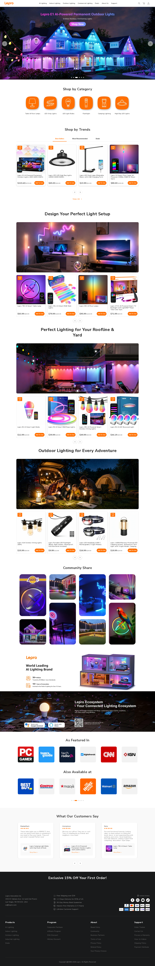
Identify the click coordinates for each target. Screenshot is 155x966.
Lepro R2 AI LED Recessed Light (122, 427)
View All (76, 199)
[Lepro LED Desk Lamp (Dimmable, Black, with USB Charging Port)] (83, 247)
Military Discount (54, 939)
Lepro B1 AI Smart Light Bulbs (29, 427)
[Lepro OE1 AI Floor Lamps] (28, 247)
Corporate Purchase (55, 927)
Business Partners (98, 935)
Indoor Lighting (11, 931)
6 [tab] (83, 77)
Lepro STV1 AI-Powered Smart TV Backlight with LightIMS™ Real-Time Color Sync (123, 308)
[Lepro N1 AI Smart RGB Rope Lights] (77, 391)
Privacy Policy (96, 943)
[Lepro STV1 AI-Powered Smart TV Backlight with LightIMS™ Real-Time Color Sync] (126, 239)
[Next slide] (150, 43)
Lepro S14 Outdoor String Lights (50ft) (30, 544)
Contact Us (138, 931)
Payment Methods (141, 947)
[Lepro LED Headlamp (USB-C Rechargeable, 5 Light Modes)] (69, 486)
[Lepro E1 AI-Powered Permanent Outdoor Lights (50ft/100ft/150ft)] (77, 368)
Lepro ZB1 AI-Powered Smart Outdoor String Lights (90, 428)
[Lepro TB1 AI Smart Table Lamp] (77, 262)
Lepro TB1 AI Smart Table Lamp (29, 306)
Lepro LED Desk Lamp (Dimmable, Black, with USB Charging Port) (92, 176)
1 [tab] (71, 77)
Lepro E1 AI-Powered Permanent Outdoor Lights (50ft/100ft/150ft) (30, 176)
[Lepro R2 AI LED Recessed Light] (96, 351)
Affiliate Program (54, 931)
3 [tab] (75, 77)
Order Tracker (139, 927)
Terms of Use (96, 939)
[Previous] (75, 192)
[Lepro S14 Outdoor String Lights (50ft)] (47, 474)
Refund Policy (96, 947)
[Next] (80, 192)
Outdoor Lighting (12, 935)
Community (95, 931)
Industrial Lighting (12, 939)
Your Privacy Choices (99, 951)
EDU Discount (52, 935)
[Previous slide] (4, 43)
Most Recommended (80, 139)
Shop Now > (34, 852)
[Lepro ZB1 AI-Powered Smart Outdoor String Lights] (33, 361)
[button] (139, 3)
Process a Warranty (142, 935)
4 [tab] (77, 77)
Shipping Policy (140, 943)
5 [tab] (79, 77)
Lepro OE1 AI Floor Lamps (89, 306)
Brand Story (95, 927)
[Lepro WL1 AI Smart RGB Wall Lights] (40, 239)
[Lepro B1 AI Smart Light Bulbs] (113, 364)
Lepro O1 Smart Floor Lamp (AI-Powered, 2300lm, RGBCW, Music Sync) (123, 177)
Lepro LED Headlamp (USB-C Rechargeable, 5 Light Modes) (91, 544)
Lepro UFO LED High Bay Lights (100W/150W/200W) (60, 176)
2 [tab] (73, 77)
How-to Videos (140, 939)
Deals (98, 139)
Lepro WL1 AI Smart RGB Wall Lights (60, 307)
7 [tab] (83, 800)
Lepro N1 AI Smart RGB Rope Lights (62, 427)
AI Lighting (9, 927)
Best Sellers (59, 139)
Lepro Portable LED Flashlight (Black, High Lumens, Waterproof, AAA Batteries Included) (61, 544)
